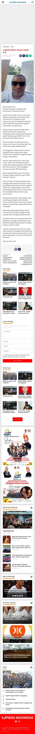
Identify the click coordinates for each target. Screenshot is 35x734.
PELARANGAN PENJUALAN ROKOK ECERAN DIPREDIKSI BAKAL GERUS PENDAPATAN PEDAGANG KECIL (26, 259)
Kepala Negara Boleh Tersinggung (25, 283)
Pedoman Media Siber (14, 729)
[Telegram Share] (27, 55)
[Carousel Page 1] (13, 595)
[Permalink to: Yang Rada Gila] (10, 291)
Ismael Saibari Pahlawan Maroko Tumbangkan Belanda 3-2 (21, 565)
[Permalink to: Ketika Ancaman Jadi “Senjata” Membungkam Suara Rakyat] (10, 276)
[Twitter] (19, 249)
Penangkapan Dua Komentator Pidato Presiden (9, 312)
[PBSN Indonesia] (18, 2)
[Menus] (2, 2)
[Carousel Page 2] (15, 595)
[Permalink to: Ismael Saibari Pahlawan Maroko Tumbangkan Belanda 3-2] (7, 567)
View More (17, 419)
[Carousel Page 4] (20, 595)
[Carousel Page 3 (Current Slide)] (17, 595)
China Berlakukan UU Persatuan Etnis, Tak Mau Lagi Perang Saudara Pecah (22, 556)
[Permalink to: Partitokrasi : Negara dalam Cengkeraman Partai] (25, 291)
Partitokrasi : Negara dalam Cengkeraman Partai (24, 297)
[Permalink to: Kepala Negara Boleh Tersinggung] (25, 276)
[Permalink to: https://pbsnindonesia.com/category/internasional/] (31, 508)
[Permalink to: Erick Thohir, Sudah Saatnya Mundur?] (25, 306)
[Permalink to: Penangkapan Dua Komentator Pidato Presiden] (10, 306)
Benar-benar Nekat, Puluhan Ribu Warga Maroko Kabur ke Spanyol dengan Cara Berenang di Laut (22, 546)
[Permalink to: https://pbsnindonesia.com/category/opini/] (31, 667)
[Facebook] (15, 249)
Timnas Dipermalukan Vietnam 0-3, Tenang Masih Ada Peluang (16, 591)
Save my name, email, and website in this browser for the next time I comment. (16, 356)
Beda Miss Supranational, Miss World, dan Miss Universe (21, 537)
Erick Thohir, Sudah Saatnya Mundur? (24, 312)
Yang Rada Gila (8, 297)
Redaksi (3, 729)
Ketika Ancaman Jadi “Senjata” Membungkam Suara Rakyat (9, 283)
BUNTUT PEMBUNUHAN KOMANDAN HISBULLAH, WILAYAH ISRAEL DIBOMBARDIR (10, 258)
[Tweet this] (23, 55)
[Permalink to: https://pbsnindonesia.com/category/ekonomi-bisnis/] (31, 603)
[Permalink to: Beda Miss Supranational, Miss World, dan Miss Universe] (7, 539)
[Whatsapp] (30, 55)
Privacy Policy (5, 731)
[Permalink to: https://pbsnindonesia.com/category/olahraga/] (31, 577)
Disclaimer (26, 729)
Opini (4, 56)
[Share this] (20, 55)
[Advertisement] (17, 24)
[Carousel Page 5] (22, 595)
